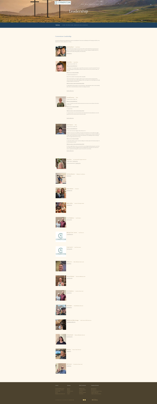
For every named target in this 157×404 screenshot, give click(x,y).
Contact (68, 393)
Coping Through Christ (94, 392)
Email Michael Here (70, 234)
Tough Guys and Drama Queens (96, 393)
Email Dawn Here (69, 190)
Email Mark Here (69, 205)
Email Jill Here (69, 351)
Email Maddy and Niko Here (71, 322)
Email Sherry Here (69, 278)
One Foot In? (81, 391)
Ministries (68, 389)
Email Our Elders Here (70, 118)
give (101, 1)
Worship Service (93, 388)
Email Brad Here (69, 53)
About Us (68, 388)
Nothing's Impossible (82, 392)
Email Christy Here (69, 336)
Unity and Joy (81, 393)
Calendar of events (70, 391)
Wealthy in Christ (82, 388)
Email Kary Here (75, 161)
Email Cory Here (69, 219)
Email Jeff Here (69, 263)
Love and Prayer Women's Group (96, 391)
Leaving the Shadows (82, 389)
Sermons (68, 392)
